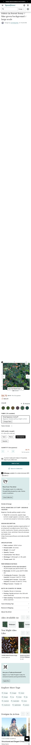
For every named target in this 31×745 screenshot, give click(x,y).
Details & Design (15, 504)
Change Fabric (7, 421)
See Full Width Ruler (15, 389)
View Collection (7, 497)
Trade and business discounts (15, 1)
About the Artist (15, 612)
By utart (22, 659)
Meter (11, 437)
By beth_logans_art (6, 657)
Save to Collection (15, 469)
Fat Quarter (20, 437)
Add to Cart (15, 463)
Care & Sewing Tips (15, 604)
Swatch (4, 441)
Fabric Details (7, 426)
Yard (3, 437)
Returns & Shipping (15, 608)
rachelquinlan (14, 23)
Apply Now (6, 681)
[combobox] (21, 9)
